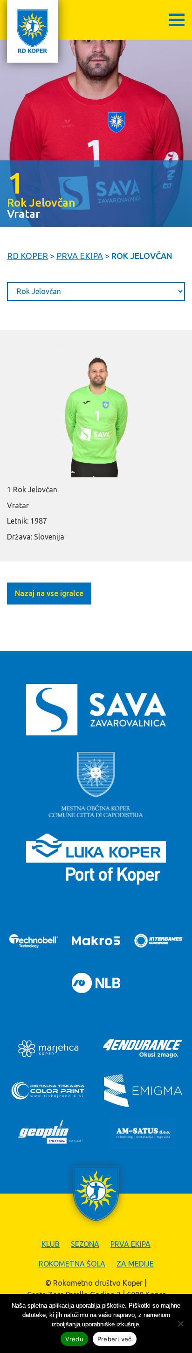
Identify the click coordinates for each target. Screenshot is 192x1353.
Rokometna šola (72, 1263)
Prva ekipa (130, 1244)
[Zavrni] (180, 1323)
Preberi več (114, 1339)
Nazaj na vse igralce (49, 593)
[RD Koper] (32, 31)
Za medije (135, 1263)
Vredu (74, 1339)
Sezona (85, 1244)
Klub (50, 1244)
